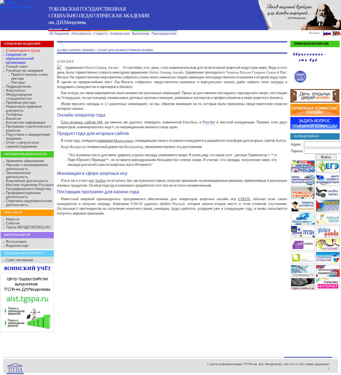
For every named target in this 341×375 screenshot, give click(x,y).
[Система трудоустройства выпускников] (27, 331)
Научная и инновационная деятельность (27, 167)
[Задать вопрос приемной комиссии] (315, 128)
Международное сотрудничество (19, 96)
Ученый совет (17, 66)
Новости (12, 219)
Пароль (297, 150)
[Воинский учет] (27, 271)
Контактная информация (25, 122)
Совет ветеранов (19, 260)
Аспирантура (120, 33)
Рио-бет (209, 122)
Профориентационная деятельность (23, 195)
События (13, 223)
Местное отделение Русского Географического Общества (30, 187)
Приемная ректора (20, 102)
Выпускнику (140, 33)
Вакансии (13, 118)
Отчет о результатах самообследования (22, 144)
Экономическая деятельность (18, 175)
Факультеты (15, 90)
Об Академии (59, 33)
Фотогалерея (16, 242)
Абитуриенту (81, 33)
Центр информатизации (226, 364)
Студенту (100, 33)
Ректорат (18, 82)
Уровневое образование (25, 161)
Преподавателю (164, 33)
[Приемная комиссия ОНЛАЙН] (315, 114)
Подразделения (18, 86)
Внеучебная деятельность (27, 181)
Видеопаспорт (17, 246)
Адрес (296, 144)
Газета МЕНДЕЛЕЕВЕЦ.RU (28, 227)
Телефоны (14, 114)
